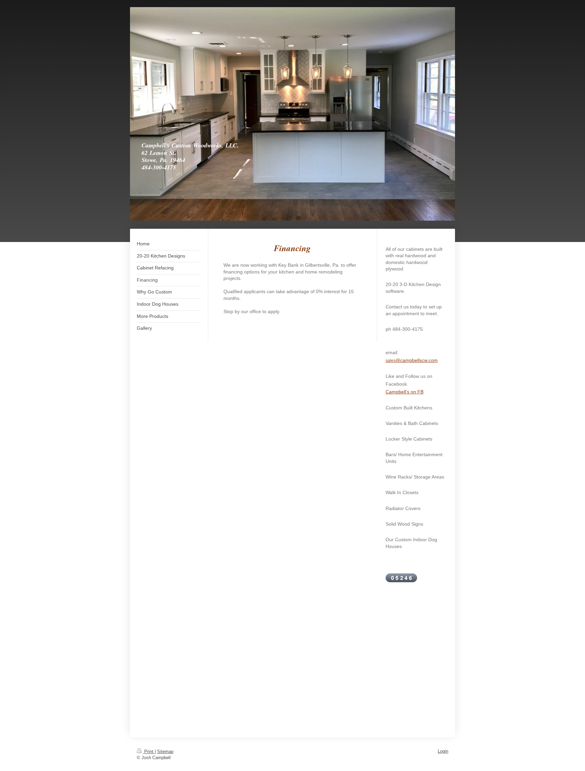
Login (443, 751)
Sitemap (165, 751)
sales (390, 360)
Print (149, 751)
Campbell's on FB (405, 391)
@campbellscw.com (416, 360)
